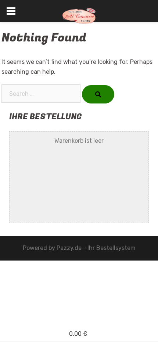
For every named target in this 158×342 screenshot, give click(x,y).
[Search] (98, 94)
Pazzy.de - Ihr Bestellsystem (96, 247)
